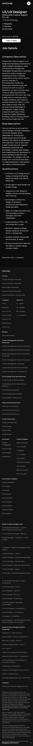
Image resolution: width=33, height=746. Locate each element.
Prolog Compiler (7, 509)
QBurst (18, 640)
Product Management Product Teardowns (16, 360)
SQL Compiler (21, 466)
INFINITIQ (26, 678)
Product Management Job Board (13, 364)
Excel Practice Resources (10, 414)
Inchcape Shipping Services (11, 678)
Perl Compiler (6, 513)
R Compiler (6, 490)
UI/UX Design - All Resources (12, 398)
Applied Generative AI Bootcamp (13, 295)
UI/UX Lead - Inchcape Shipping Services (16, 573)
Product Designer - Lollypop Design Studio (16, 557)
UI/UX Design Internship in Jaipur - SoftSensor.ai (14, 582)
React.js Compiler (22, 470)
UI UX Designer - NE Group (11, 594)
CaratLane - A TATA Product (11, 633)
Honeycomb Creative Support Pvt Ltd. (15, 686)
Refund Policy (6, 323)
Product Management (9, 422)
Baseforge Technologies (11, 666)
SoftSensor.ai (13, 674)
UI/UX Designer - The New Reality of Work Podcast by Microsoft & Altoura (16, 621)
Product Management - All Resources (14, 371)
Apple (12, 640)
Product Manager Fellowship (11, 279)
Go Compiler (6, 486)
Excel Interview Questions (11, 410)
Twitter (21, 303)
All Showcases (7, 434)
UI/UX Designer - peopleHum (12, 598)
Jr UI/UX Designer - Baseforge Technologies (12, 603)
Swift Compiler (7, 502)
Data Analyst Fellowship (10, 287)
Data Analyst (6, 430)
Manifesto (5, 307)
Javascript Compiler (23, 462)
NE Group (5, 640)
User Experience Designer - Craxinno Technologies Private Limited (14, 529)
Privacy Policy (7, 315)
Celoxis (4, 674)
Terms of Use (6, 319)
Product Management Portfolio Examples (16, 350)
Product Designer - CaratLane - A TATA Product (15, 539)
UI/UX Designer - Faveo (11, 587)
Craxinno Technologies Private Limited (15, 670)
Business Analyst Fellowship (11, 291)
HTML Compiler (22, 474)
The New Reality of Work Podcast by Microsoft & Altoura (14, 661)
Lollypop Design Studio (10, 644)
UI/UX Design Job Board (10, 390)
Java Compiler (21, 446)
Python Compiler (22, 443)
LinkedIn (22, 307)
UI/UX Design (6, 426)
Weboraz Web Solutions (10, 656)
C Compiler (20, 450)
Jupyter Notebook (8, 482)
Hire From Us (6, 311)
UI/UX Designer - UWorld (10, 591)
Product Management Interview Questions (16, 346)
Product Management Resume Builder (14, 367)
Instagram (22, 315)
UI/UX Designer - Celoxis (11, 553)
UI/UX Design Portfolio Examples (13, 380)
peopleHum (23, 637)
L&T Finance (6, 648)
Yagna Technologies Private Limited (14, 652)
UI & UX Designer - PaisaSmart (13, 608)
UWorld (15, 637)
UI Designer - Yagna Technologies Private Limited (16, 548)
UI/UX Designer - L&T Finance (12, 612)
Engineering (6, 456)
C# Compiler (21, 458)
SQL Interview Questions (10, 406)
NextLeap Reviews (8, 335)
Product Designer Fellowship (11, 283)
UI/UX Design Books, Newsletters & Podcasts (14, 385)
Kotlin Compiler (7, 498)
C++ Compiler (21, 454)
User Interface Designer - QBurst (14, 534)
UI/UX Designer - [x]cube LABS (13, 561)
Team (4, 303)
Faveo (22, 644)
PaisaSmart (24, 656)
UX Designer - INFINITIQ (10, 616)
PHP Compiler (6, 494)
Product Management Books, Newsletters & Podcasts (16, 355)
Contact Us (6, 327)
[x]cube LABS (6, 637)
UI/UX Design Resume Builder (12, 394)
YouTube (22, 311)
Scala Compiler (7, 506)
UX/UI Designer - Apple (11, 569)
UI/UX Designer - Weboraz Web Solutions (16, 565)
